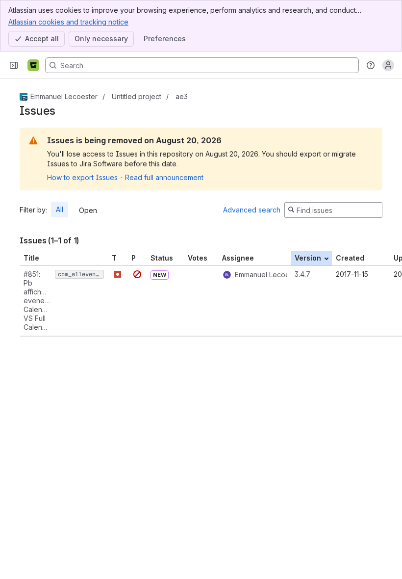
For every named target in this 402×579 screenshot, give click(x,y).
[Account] (388, 65)
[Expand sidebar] (14, 65)
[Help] (370, 65)
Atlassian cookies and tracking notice (68, 22)
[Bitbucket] (33, 65)
